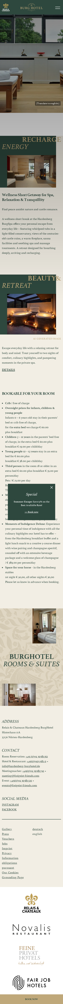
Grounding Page (13, 877)
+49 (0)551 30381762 (37, 756)
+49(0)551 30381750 (33, 771)
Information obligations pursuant (10, 862)
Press (5, 834)
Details (8, 370)
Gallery (7, 829)
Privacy (7, 853)
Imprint (7, 848)
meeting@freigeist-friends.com (20, 775)
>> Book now (31, 512)
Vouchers (8, 838)
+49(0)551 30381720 (21, 780)
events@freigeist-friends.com (19, 785)
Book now (31, 999)
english (37, 834)
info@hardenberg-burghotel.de (21, 766)
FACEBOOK (9, 809)
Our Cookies (10, 872)
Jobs (5, 843)
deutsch (37, 829)
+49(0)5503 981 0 (36, 761)
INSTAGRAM (10, 804)
